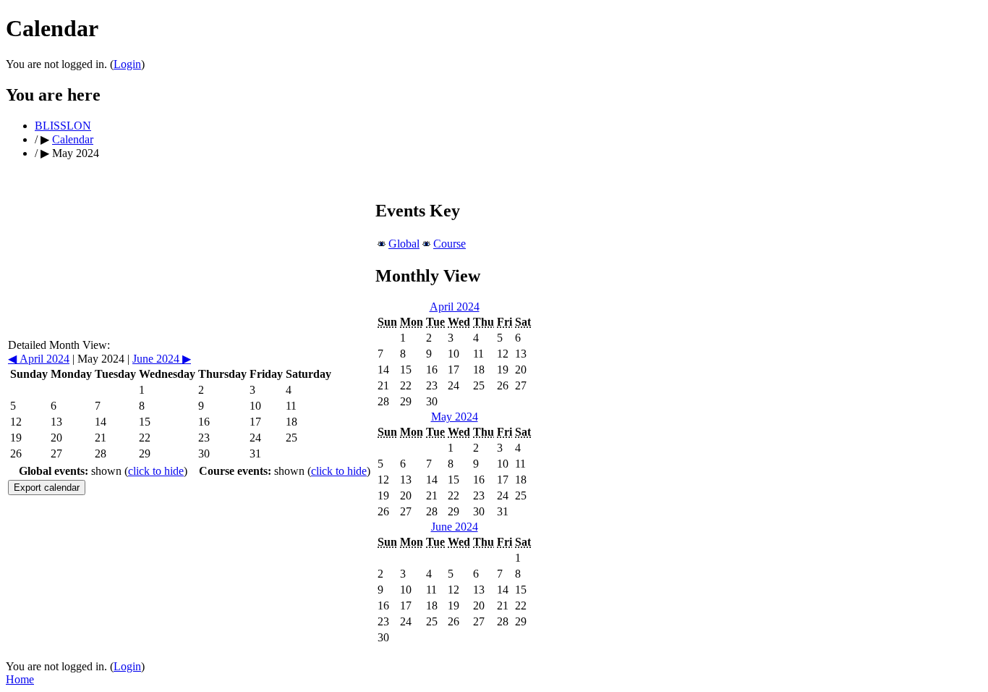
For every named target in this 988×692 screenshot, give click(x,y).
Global (404, 243)
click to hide (156, 471)
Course (449, 243)
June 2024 (161, 359)
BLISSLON (63, 125)
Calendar (72, 139)
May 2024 (454, 416)
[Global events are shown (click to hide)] (382, 244)
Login (127, 64)
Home (20, 679)
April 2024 (38, 359)
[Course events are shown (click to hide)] (426, 244)
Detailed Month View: (59, 345)
